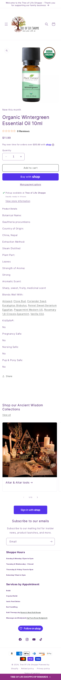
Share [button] (9, 376)
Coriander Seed (36, 301)
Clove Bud (19, 301)
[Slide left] (23, 497)
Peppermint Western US (28, 309)
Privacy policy (43, 668)
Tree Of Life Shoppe (29, 664)
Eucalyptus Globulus (14, 305)
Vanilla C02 (37, 313)
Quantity (6, 150)
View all (6, 415)
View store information (17, 201)
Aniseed (7, 301)
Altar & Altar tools (17, 482)
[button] (30, 677)
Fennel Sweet (36, 305)
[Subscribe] (51, 541)
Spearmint (23, 313)
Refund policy (27, 668)
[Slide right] (37, 497)
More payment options (30, 184)
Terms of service (32, 673)
